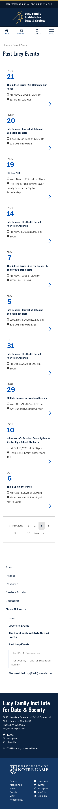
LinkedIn (11, 742)
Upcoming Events (19, 625)
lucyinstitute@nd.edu (14, 728)
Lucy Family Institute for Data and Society (29, 17)
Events (13, 792)
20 (28, 533)
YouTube (42, 792)
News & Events (20, 45)
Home (6, 34)
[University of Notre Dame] (29, 769)
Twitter (10, 735)
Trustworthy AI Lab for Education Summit (31, 662)
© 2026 (7, 748)
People (10, 575)
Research (12, 584)
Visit (12, 796)
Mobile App (16, 784)
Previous (17, 525)
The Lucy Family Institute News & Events (29, 635)
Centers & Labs (16, 592)
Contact (21, 34)
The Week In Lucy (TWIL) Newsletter (30, 673)
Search (37, 34)
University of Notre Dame (29, 4)
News (12, 618)
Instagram (11, 738)
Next (37, 533)
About (10, 567)
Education (12, 600)
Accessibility (16, 799)
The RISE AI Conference (25, 653)
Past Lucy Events (19, 644)
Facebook (42, 781)
